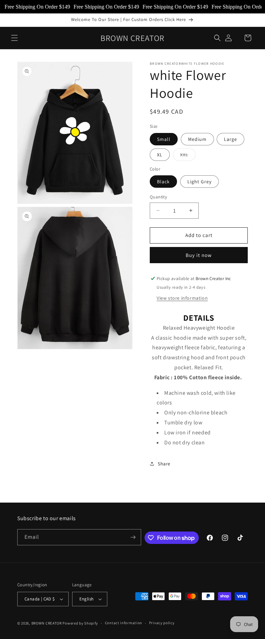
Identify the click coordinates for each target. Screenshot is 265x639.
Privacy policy (162, 622)
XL (160, 155)
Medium (197, 139)
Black (163, 181)
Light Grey (199, 181)
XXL (188, 156)
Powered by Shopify (80, 623)
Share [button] (164, 464)
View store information (182, 298)
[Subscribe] (133, 537)
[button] (14, 37)
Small (163, 139)
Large (230, 139)
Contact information (123, 622)
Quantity (158, 197)
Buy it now (199, 255)
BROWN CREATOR (46, 623)
